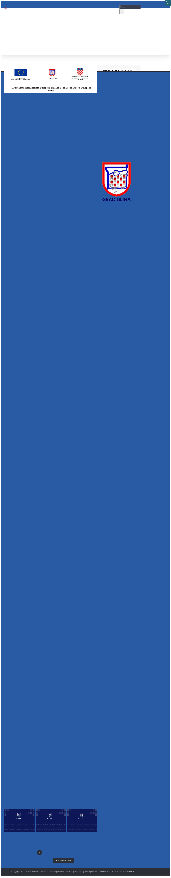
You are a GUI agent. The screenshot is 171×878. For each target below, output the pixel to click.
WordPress (52, 872)
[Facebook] (39, 852)
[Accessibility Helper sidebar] (168, 3)
